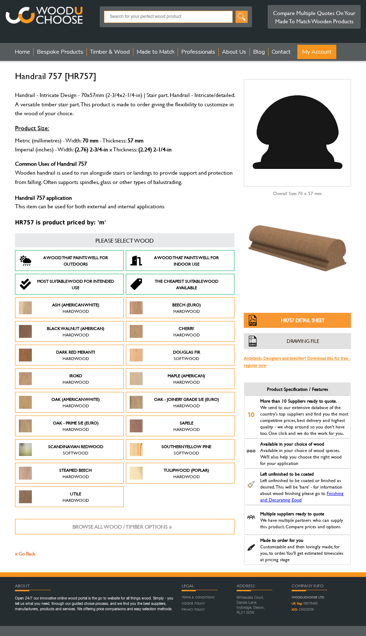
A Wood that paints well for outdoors (75, 260)
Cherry (186, 331)
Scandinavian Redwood (75, 449)
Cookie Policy (193, 603)
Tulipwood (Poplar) (186, 473)
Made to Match (155, 52)
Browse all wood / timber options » (122, 526)
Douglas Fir (186, 355)
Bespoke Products (60, 52)
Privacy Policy (193, 609)
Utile (76, 496)
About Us (234, 52)
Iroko (76, 378)
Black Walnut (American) (75, 331)
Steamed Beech (75, 473)
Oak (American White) (75, 402)
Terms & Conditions (198, 597)
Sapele (186, 425)
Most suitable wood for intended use (75, 284)
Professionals (198, 52)
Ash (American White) (75, 307)
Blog (259, 52)
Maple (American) (186, 378)
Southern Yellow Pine (186, 449)
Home (22, 52)
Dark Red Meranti (75, 355)
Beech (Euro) (186, 307)
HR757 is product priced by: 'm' (60, 222)
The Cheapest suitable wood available (186, 284)
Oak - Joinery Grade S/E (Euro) (186, 402)
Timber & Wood (110, 52)
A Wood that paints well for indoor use (186, 260)
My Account (317, 52)
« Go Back (25, 553)
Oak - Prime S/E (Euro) (76, 425)
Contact (281, 52)
